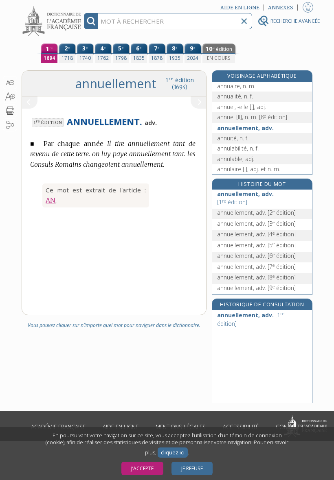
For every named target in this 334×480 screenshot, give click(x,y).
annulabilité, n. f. (238, 148)
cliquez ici (173, 452)
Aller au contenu (53, 7)
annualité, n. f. (235, 96)
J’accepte (142, 468)
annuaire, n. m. (236, 86)
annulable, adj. (235, 159)
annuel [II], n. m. (252, 117)
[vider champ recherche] (244, 21)
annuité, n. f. (232, 138)
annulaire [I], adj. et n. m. (248, 169)
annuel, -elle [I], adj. (241, 107)
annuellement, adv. (245, 128)
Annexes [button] (280, 7)
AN (50, 200)
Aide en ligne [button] (239, 7)
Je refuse (192, 468)
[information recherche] (91, 21)
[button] (10, 82)
